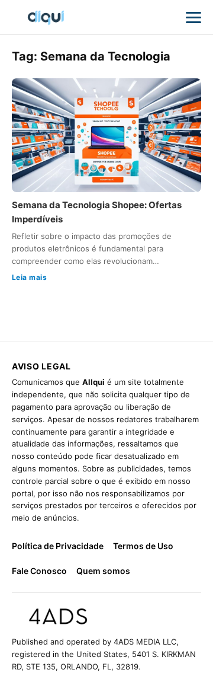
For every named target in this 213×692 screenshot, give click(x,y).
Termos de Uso (143, 546)
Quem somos (103, 571)
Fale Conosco (39, 571)
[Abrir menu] (193, 17)
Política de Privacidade (58, 546)
